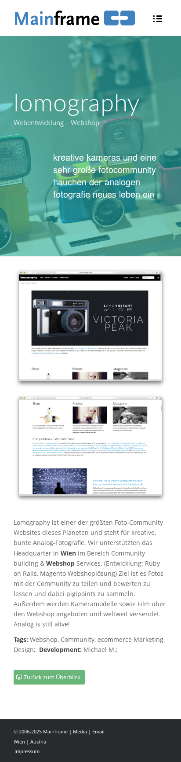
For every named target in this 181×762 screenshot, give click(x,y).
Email (98, 731)
